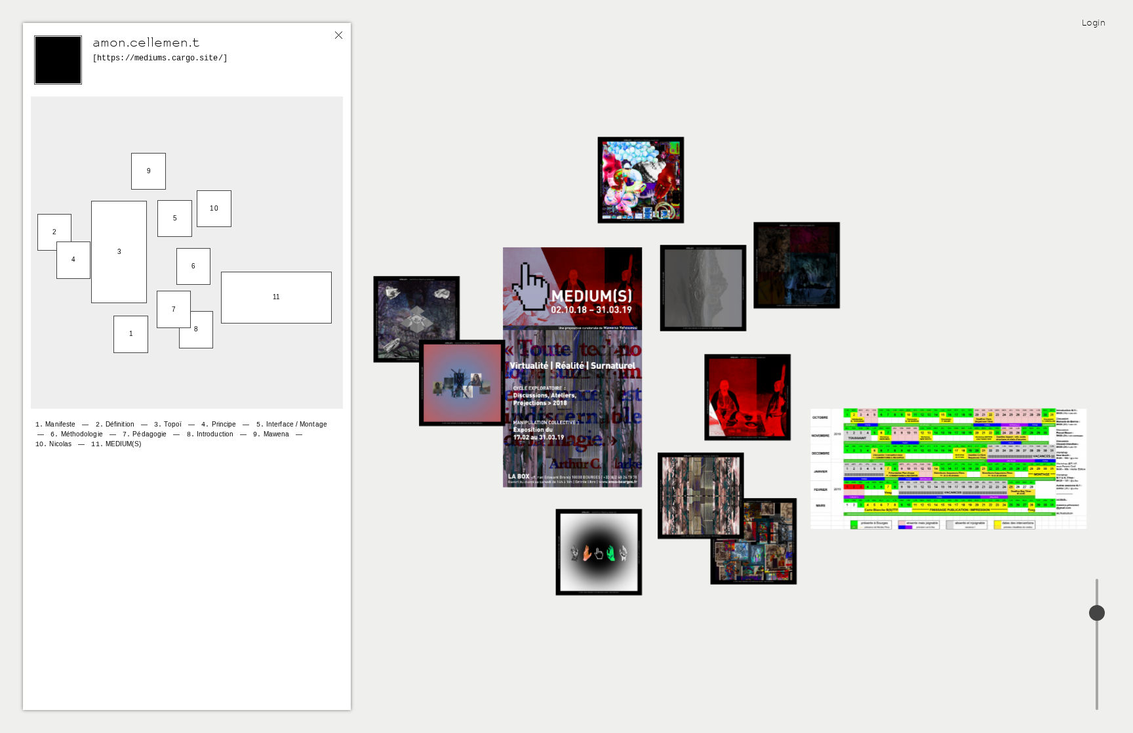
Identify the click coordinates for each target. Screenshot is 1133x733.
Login (1093, 22)
